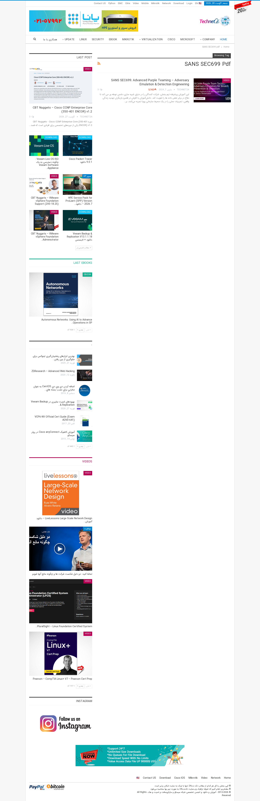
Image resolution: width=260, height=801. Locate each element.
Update (69, 39)
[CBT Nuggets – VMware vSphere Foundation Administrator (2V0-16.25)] (44, 220)
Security (98, 39)
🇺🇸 (137, 778)
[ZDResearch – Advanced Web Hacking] (84, 375)
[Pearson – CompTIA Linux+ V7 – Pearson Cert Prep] (60, 654)
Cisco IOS (179, 778)
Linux (83, 39)
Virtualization (152, 39)
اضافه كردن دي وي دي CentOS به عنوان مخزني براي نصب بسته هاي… (54, 388)
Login (189, 3)
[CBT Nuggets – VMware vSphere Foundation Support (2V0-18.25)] (44, 184)
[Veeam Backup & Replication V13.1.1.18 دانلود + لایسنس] (77, 220)
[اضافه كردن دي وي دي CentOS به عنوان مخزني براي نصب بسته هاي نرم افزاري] (84, 390)
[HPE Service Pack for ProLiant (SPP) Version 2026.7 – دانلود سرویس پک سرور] (77, 184)
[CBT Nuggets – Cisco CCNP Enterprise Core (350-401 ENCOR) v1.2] (60, 85)
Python (111, 3)
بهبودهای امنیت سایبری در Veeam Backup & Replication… (53, 403)
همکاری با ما (50, 39)
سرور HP (87, 176)
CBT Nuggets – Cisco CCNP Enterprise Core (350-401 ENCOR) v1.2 (62, 109)
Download (179, 3)
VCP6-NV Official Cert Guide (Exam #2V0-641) (55, 418)
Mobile (145, 3)
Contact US (100, 3)
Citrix (127, 3)
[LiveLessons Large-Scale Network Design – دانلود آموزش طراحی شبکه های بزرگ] (60, 493)
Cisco (171, 39)
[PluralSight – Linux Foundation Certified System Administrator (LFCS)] (60, 601)
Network (166, 3)
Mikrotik (155, 3)
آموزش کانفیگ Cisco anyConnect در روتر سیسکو (53, 433)
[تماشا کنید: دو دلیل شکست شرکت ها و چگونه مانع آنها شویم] (60, 549)
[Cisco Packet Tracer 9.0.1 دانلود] (77, 145)
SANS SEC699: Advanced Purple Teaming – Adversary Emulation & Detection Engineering (150, 82)
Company (209, 39)
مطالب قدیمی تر (83, 247)
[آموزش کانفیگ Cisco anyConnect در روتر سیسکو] (84, 436)
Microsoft (187, 39)
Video (136, 3)
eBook (113, 39)
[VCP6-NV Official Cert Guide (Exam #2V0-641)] (84, 421)
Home (223, 39)
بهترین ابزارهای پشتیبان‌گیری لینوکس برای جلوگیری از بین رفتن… (54, 357)
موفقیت (87, 528)
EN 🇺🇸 (198, 3)
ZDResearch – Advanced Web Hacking (53, 371)
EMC (120, 3)
